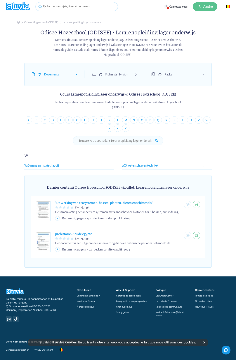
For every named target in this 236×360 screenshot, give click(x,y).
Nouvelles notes (203, 301)
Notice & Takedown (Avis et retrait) (170, 314)
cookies (71, 342)
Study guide (122, 312)
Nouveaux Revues (204, 306)
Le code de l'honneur (166, 301)
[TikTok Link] (16, 319)
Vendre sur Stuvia (86, 301)
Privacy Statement (43, 349)
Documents (51, 74)
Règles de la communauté (169, 306)
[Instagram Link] (9, 319)
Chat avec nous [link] (124, 306)
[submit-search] (156, 140)
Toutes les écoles (204, 295)
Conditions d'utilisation (17, 349)
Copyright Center (164, 295)
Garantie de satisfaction (128, 295)
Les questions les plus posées (131, 301)
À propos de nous (85, 306)
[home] (18, 6)
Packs (168, 74)
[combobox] (77, 6)
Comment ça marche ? (88, 295)
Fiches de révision (116, 74)
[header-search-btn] (40, 7)
